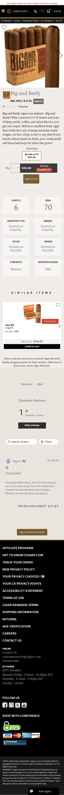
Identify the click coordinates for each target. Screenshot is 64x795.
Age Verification (16, 626)
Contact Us (9, 652)
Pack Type (32, 148)
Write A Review (32, 425)
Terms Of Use (13, 598)
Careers (9, 633)
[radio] (31, 155)
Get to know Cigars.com (22, 555)
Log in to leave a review (32, 532)
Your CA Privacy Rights (21, 583)
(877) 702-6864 (11, 670)
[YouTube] (24, 705)
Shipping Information (20, 612)
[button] (49, 506)
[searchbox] (21, 442)
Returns (9, 619)
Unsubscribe (10, 661)
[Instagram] (11, 705)
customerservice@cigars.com (21, 657)
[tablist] (32, 384)
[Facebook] (4, 705)
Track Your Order (17, 562)
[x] (17, 704)
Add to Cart (31, 178)
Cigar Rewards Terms (20, 605)
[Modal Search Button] (35, 11)
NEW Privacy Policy (18, 569)
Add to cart (33, 346)
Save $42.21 (50, 321)
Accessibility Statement (22, 591)
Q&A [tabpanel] (40, 384)
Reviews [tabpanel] (26, 384)
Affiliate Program (17, 548)
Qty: (7, 167)
